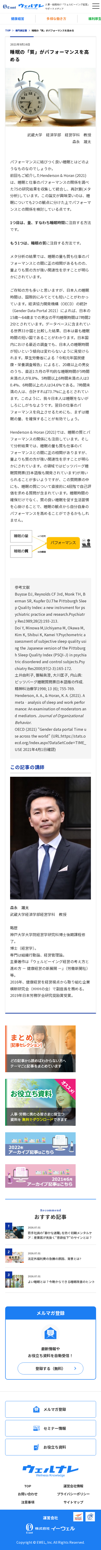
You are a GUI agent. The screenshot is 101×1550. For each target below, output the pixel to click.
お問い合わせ (28, 1494)
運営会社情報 (73, 1486)
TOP (27, 1486)
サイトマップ (73, 1502)
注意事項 (27, 1502)
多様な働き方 (56, 18)
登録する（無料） (50, 1368)
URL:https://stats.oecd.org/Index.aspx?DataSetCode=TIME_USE (50, 742)
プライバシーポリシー (73, 1494)
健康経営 (17, 18)
